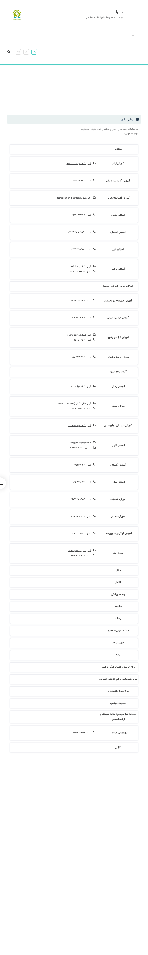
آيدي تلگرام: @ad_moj (80, 386)
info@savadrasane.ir (80, 443)
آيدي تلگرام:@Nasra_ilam (79, 163)
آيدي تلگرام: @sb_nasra (79, 425)
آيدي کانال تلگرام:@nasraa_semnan (74, 403)
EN (26, 52)
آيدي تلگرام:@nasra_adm (79, 335)
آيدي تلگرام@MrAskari (80, 266)
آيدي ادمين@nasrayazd (79, 550)
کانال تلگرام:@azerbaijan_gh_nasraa (73, 198)
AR (18, 52)
